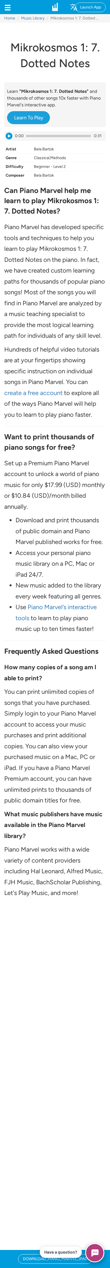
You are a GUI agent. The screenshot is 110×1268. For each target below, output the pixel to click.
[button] (7, 7)
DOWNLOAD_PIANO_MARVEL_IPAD (55, 1258)
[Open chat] (94, 1252)
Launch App (90, 7)
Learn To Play (28, 118)
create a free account (33, 393)
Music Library (33, 18)
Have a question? (60, 1252)
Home (9, 18)
